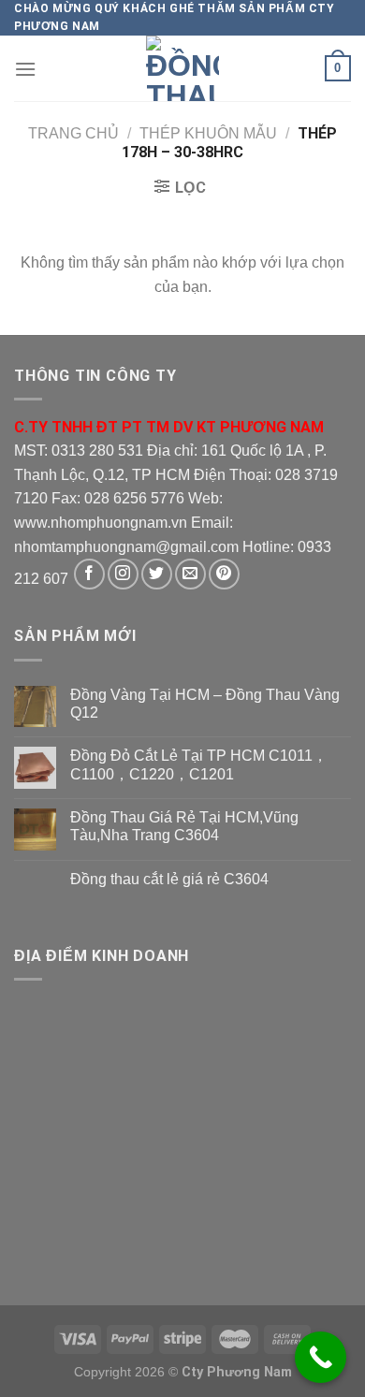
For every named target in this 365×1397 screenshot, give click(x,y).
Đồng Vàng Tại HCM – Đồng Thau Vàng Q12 (205, 703)
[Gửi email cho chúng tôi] (190, 574)
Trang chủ (73, 133)
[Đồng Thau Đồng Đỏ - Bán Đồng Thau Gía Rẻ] (182, 68)
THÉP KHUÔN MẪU (208, 133)
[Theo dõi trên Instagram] (123, 574)
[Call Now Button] (320, 1357)
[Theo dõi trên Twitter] (156, 574)
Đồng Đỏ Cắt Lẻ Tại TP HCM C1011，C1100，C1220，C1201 (199, 764)
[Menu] (25, 69)
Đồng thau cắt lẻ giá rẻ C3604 (169, 879)
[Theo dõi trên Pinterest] (224, 574)
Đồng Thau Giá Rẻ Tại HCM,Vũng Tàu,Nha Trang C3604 (184, 826)
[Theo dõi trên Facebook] (89, 574)
